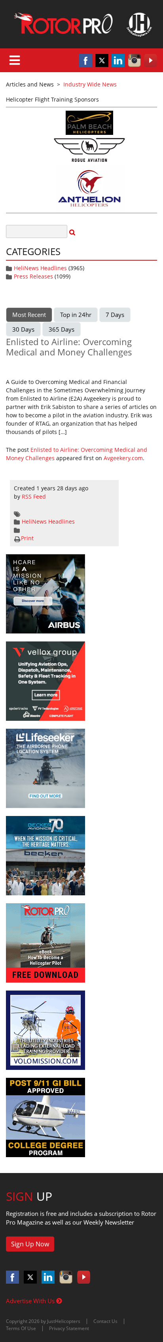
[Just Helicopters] (81, 24)
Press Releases (33, 276)
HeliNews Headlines (40, 268)
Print (27, 538)
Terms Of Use (21, 1328)
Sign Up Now (30, 1244)
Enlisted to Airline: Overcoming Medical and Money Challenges (69, 347)
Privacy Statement (69, 1328)
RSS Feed (34, 496)
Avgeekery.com (123, 458)
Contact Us (105, 1321)
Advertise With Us (31, 1301)
